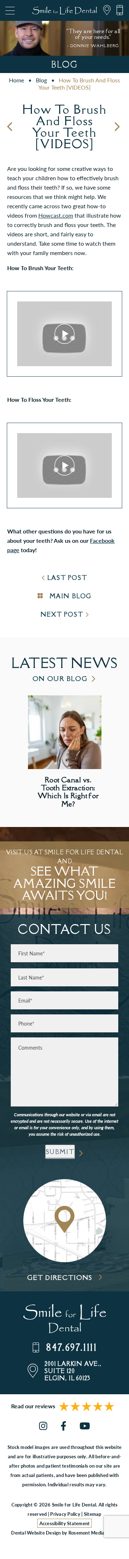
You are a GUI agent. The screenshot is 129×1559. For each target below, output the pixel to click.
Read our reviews (33, 1406)
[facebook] (63, 1426)
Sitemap (92, 1513)
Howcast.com (55, 215)
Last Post (67, 578)
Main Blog (69, 596)
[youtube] (85, 1426)
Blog (41, 80)
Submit (60, 1152)
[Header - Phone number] (117, 10)
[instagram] (43, 1426)
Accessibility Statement (64, 1523)
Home (16, 80)
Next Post (61, 614)
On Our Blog (60, 678)
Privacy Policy (65, 1513)
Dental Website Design (36, 1532)
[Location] (104, 10)
